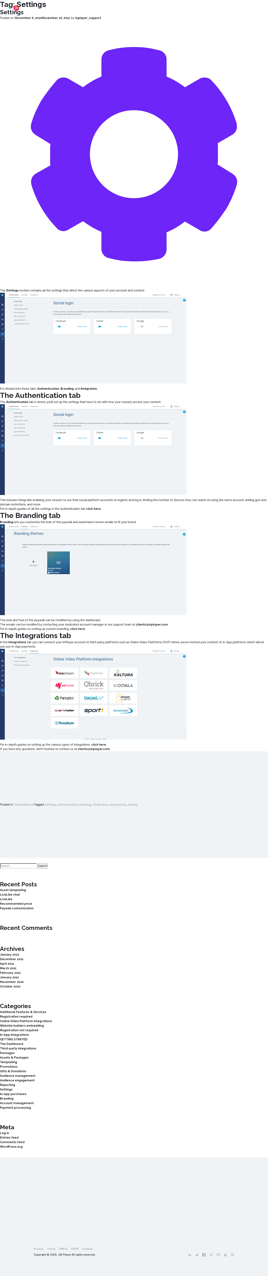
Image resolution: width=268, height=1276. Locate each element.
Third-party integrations (18, 1048)
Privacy (39, 1248)
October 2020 (10, 986)
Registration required (16, 1016)
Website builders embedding (22, 1025)
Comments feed (12, 1142)
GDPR (75, 1248)
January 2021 (9, 977)
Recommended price (16, 903)
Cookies (87, 1248)
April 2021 (7, 963)
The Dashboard (24, 804)
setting (132, 804)
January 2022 (9, 954)
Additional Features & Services (23, 1012)
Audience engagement (17, 1080)
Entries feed (9, 1137)
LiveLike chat (10, 894)
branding (85, 804)
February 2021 (10, 973)
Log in (4, 1133)
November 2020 (12, 982)
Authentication (67, 804)
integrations (118, 804)
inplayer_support (88, 18)
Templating (8, 1062)
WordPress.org (11, 1146)
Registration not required (19, 1030)
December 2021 (12, 959)
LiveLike (6, 899)
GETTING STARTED (14, 1039)
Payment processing (15, 1107)
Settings (12, 12)
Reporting (7, 1085)
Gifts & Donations (13, 1071)
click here (93, 509)
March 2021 (8, 968)
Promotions (9, 1066)
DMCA (63, 1248)
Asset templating (13, 890)
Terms (51, 1248)
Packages (7, 1053)
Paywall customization (17, 908)
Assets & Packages (14, 1057)
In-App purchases (13, 1094)
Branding (6, 1098)
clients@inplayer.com (152, 624)
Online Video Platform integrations (26, 1021)
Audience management (17, 1076)
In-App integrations (14, 1035)
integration (100, 804)
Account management (17, 1103)
